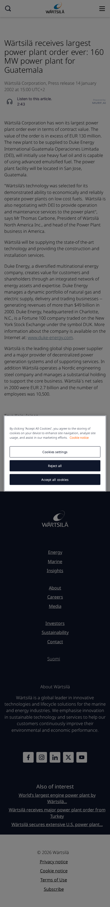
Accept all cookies (54, 479)
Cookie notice (79, 437)
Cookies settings (55, 452)
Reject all (55, 465)
